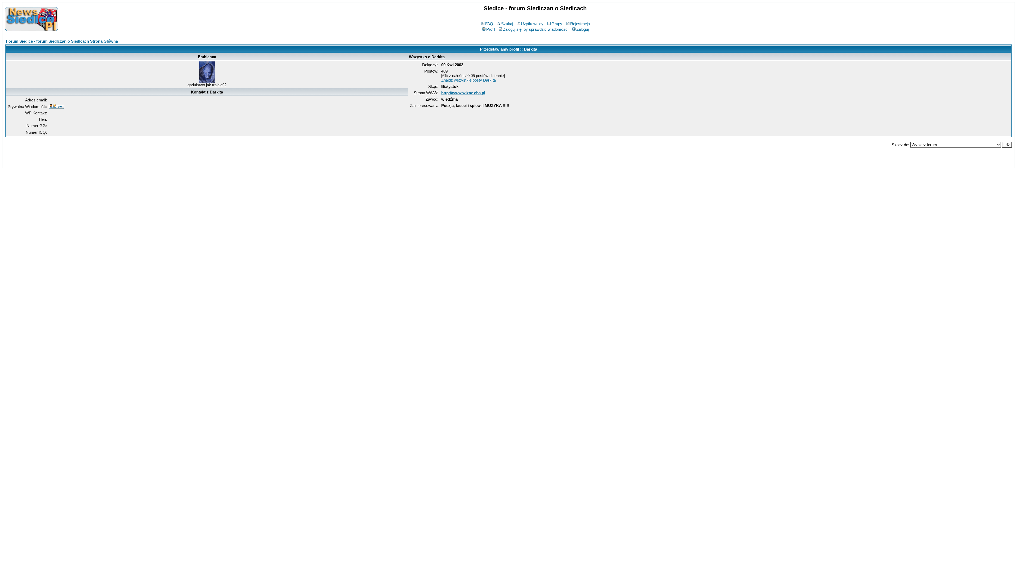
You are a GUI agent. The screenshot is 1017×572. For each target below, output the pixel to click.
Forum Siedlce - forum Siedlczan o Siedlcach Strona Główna (62, 41)
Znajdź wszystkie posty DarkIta (468, 80)
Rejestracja (580, 23)
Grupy (556, 23)
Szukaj (507, 23)
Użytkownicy (532, 23)
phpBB (497, 163)
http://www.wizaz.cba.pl (463, 93)
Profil (490, 29)
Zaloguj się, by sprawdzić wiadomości (535, 29)
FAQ (489, 23)
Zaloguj (582, 29)
